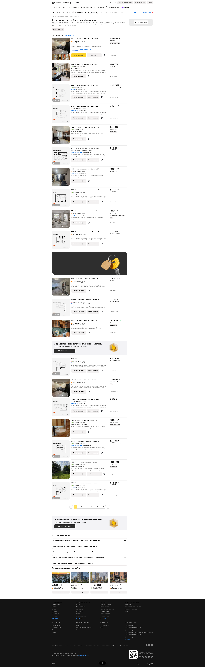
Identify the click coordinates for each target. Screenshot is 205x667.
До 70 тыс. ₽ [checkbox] (80, 265)
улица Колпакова (75, 282)
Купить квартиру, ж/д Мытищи (133, 627)
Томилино (54, 616)
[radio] (78, 507)
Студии (54, 632)
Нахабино (54, 611)
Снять (102, 627)
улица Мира (74, 42)
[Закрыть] (152, 12)
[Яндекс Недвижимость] (62, 3)
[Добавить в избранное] (104, 55)
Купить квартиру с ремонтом (132, 637)
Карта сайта (126, 645)
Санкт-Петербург (80, 606)
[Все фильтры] (53, 12)
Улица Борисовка (104, 606)
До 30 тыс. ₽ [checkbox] (59, 265)
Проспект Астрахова (105, 604)
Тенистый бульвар (105, 613)
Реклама (66, 645)
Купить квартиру (129, 625)
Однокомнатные (56, 630)
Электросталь (55, 609)
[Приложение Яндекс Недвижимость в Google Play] (146, 656)
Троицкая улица (104, 611)
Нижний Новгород (81, 616)
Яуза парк (73, 89)
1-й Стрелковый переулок (107, 609)
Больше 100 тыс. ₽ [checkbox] (60, 270)
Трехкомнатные (56, 625)
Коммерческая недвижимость (84, 627)
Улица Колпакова (104, 616)
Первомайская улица (76, 466)
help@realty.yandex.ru (83, 655)
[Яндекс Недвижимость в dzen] (149, 645)
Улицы (126, 611)
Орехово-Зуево (56, 604)
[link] (150, 2)
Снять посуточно (104, 625)
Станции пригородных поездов (133, 606)
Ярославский (74, 110)
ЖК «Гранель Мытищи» (77, 215)
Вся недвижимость (57, 645)
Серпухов (54, 606)
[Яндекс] (150, 664)
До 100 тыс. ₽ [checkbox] (91, 265)
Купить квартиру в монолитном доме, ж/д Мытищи (138, 630)
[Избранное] (111, 2)
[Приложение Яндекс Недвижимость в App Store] (143, 656)
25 (104, 507)
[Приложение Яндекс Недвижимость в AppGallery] (149, 656)
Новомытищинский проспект (78, 424)
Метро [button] (136, 12)
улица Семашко (75, 131)
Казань (78, 613)
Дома (77, 630)
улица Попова (74, 68)
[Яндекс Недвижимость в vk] (147, 645)
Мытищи (73, 150)
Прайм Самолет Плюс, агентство (85, 50)
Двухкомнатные (56, 627)
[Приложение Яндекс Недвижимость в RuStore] (152, 656)
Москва (78, 604)
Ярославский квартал (76, 152)
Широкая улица (80, 324)
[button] (114, 2)
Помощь (119, 645)
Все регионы (128, 604)
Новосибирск (79, 609)
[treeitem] (56, 7)
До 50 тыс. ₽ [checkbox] (69, 265)
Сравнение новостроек (131, 609)
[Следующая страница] (108, 507)
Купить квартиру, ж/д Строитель (133, 634)
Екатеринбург (80, 611)
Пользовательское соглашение (92, 645)
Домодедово (55, 613)
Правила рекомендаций (108, 645)
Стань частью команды (76, 645)
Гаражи (78, 625)
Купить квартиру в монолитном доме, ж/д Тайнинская (139, 632)
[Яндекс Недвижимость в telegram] (152, 645)
